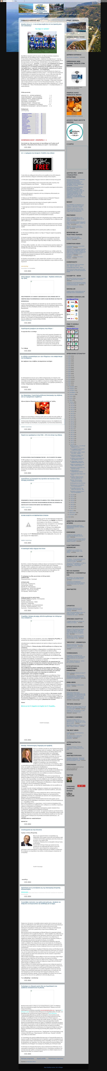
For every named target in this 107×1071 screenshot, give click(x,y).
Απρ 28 (72, 407)
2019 (69, 369)
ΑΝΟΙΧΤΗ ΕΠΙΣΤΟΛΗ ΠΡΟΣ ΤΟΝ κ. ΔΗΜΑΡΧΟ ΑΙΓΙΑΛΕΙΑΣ (75, 645)
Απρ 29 (72, 405)
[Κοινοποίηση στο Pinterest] (30, 147)
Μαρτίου (71, 510)
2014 (69, 379)
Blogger (61, 1067)
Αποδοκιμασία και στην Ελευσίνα (31, 830)
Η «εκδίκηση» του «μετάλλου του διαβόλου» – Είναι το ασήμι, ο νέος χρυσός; (74, 551)
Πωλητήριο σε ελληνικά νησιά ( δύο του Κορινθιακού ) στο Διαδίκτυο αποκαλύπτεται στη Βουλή (39, 986)
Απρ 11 (72, 440)
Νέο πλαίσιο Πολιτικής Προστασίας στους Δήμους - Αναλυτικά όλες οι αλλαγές (76, 279)
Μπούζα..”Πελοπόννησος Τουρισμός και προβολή (36, 745)
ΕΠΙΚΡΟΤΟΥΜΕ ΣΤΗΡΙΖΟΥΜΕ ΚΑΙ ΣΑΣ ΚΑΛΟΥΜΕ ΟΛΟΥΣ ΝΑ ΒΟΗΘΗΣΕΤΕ (76, 292)
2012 (69, 383)
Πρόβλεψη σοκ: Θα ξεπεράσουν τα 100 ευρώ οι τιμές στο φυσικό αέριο (76, 711)
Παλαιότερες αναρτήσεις (55, 1058)
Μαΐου (70, 400)
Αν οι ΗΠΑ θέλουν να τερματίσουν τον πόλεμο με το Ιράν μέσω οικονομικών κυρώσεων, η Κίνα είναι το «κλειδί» (75, 205)
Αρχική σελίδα (41, 1058)
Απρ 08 (72, 494)
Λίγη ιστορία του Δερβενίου (73, 57)
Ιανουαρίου (72, 514)
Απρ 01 (72, 508)
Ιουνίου (71, 398)
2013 (69, 381)
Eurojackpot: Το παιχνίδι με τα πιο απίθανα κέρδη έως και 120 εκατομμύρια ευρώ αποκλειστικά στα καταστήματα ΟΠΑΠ (76, 657)
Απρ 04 (72, 502)
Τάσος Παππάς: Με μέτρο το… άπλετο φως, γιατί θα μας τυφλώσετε (75, 661)
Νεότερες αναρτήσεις (27, 1058)
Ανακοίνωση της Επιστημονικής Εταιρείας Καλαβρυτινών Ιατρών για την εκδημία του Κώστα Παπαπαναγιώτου (76, 283)
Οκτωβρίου (72, 390)
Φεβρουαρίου (72, 512)
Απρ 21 (72, 421)
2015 (69, 377)
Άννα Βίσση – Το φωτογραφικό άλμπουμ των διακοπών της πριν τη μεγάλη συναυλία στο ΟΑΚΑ (76, 560)
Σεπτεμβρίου (72, 392)
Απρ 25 (72, 413)
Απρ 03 (72, 504)
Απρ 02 (72, 506)
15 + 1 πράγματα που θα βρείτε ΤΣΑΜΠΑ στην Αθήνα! (37, 153)
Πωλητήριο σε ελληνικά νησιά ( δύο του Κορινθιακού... (77, 492)
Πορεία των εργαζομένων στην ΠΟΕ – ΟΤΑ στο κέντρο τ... (77, 465)
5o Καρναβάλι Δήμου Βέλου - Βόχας (75, 267)
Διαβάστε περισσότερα (26, 320)
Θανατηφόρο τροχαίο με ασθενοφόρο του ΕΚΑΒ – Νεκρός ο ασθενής (76, 725)
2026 (69, 356)
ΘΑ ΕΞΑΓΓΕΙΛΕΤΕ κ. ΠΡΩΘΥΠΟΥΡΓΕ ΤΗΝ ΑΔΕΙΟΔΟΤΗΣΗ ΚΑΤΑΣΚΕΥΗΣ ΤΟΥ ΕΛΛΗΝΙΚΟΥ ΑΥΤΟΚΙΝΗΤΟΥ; (76, 677)
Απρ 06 (72, 498)
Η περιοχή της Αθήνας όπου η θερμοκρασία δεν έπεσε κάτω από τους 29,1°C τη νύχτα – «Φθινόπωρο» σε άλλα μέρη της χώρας (76, 721)
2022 (69, 363)
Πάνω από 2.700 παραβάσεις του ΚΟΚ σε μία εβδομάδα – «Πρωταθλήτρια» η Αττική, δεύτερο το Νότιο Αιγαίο (76, 564)
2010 (69, 517)
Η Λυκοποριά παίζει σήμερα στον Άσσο (33, 548)
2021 (69, 365)
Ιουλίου (71, 396)
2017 (69, 373)
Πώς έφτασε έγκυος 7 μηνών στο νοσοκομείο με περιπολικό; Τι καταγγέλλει (74, 737)
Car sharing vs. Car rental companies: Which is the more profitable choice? (75, 578)
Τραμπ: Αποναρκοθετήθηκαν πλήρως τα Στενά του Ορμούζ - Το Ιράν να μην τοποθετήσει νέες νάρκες (76, 613)
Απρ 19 (72, 424)
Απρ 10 (72, 442)
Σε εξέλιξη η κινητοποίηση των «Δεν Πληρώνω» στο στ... (77, 459)
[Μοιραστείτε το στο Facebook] (29, 147)
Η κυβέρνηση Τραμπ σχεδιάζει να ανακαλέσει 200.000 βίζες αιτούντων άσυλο (75, 536)
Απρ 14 (72, 434)
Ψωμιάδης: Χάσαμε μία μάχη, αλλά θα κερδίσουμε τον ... (76, 477)
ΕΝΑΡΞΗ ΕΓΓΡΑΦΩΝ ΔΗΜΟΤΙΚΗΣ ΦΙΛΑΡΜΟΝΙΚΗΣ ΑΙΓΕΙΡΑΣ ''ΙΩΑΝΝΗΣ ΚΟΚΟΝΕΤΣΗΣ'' (75, 527)
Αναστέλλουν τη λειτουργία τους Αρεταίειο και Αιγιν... (77, 468)
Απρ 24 (72, 415)
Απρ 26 (72, 411)
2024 (69, 360)
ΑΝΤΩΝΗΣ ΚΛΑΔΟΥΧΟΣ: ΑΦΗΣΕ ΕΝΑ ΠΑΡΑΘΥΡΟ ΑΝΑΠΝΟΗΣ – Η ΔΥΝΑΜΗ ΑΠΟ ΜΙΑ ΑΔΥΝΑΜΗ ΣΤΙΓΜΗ (75, 759)
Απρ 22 (72, 419)
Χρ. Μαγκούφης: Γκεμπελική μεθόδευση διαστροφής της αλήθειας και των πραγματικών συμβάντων (41, 396)
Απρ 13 (72, 436)
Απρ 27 (72, 409)
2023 (69, 362)
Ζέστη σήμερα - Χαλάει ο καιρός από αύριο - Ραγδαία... (77, 452)
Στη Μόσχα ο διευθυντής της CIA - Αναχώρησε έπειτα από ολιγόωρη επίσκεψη (74, 609)
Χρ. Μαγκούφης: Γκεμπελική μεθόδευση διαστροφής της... (77, 462)
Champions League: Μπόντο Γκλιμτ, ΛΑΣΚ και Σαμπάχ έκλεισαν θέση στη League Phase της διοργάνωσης (75, 210)
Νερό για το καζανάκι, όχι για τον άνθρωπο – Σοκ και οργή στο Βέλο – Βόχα (75, 227)
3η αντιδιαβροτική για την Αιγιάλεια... (75, 647)
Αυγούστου (72, 394)
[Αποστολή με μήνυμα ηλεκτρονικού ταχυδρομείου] (25, 147)
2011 (69, 385)
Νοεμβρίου (72, 388)
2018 (69, 371)
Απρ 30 (72, 403)
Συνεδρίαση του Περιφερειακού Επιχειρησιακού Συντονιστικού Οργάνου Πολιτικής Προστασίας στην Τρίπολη (76, 583)
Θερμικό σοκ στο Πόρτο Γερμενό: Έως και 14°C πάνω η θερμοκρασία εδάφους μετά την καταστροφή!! (76, 707)
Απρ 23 (72, 417)
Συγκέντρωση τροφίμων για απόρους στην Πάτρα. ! (37, 328)
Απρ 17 (72, 428)
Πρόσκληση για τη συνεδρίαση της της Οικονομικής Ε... (77, 485)
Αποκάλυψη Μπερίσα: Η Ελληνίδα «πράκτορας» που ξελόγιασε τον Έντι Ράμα (75, 748)
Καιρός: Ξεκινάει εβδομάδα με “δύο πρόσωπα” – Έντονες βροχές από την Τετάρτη (75, 219)
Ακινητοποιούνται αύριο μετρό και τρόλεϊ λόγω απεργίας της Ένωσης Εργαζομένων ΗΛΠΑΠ (76, 270)
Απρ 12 (72, 438)
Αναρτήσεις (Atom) (31, 1061)
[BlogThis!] (26, 147)
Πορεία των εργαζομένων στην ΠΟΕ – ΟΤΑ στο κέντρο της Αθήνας (41, 435)
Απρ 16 (72, 430)
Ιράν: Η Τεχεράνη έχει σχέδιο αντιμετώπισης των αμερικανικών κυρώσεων (74, 238)
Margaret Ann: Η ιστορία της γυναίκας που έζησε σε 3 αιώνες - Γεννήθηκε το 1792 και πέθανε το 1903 (75, 637)
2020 (69, 367)
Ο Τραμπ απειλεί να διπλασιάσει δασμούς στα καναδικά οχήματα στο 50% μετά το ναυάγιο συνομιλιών (76, 540)
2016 (69, 375)
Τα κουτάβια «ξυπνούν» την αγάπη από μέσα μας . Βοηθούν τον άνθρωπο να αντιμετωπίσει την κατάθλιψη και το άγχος (41, 902)
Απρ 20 (72, 423)
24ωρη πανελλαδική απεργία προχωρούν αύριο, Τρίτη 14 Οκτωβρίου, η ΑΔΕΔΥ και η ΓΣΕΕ (76, 223)
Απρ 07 (72, 496)
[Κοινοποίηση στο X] (27, 147)
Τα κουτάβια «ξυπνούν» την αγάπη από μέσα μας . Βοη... (77, 489)
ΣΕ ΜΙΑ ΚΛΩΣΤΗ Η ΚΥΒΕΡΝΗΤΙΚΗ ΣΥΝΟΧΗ (34, 515)
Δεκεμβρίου (72, 386)
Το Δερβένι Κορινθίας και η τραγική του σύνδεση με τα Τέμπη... (75, 622)
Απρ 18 (72, 426)
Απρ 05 (72, 500)
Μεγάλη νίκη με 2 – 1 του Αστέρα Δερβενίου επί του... (77, 446)
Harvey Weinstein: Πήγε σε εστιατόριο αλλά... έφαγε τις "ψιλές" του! (75, 265)
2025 (69, 358)
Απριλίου (71, 402)
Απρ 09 (72, 444)
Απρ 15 (72, 432)
